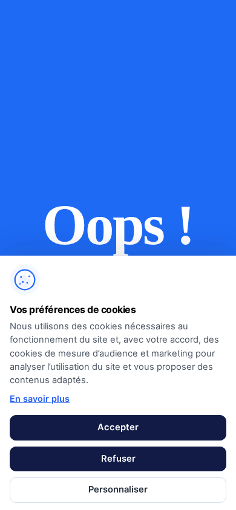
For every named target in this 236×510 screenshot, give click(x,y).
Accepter (118, 427)
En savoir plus (40, 398)
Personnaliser (118, 489)
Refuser (118, 458)
